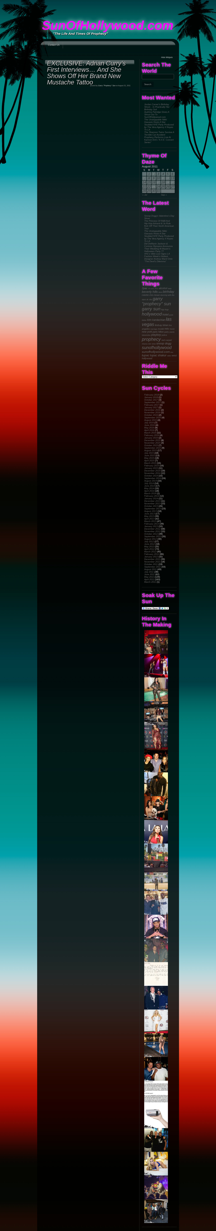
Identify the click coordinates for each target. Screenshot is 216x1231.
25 (163, 186)
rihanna (145, 344)
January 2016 (151, 437)
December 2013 (152, 501)
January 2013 (151, 526)
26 (168, 186)
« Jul (144, 194)
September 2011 (152, 566)
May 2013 (149, 516)
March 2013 (150, 521)
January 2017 (151, 407)
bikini (160, 292)
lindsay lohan (161, 325)
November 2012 (152, 531)
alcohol (163, 288)
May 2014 (149, 488)
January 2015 (151, 468)
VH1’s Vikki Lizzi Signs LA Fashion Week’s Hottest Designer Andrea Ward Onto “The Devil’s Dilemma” (158, 257)
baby (170, 288)
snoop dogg (163, 343)
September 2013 (152, 508)
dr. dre (149, 299)
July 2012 (149, 541)
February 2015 (151, 465)
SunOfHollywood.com (107, 25)
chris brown (154, 295)
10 (158, 178)
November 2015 (152, 443)
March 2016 (150, 432)
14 (144, 182)
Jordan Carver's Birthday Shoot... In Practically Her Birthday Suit (157, 107)
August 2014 (150, 480)
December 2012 (152, 529)
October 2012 (151, 534)
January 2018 (151, 397)
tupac (145, 355)
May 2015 (149, 458)
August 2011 (150, 569)
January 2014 (151, 498)
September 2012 (152, 536)
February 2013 (151, 523)
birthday (168, 291)
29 (149, 191)
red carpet (166, 340)
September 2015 (152, 448)
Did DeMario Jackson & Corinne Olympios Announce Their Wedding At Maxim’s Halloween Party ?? (158, 247)
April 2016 (149, 430)
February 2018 (151, 394)
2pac (145, 288)
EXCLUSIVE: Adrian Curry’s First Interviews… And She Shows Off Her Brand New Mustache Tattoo (86, 73)
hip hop (165, 309)
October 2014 (151, 475)
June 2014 (149, 486)
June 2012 (149, 544)
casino (145, 295)
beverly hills (150, 291)
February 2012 (151, 554)
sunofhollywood (157, 347)
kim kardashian (156, 319)
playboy (156, 334)
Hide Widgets (167, 57)
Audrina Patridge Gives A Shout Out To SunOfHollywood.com (156, 114)
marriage (153, 329)
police (164, 335)
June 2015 (149, 455)
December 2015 (152, 440)
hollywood (152, 313)
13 (172, 178)
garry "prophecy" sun (156, 301)
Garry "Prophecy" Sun (106, 85)
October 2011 (151, 564)
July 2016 (149, 422)
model (161, 329)
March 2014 (150, 493)
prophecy (151, 339)
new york (147, 331)
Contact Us (54, 44)
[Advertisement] (108, 7)
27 (172, 186)
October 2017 (151, 400)
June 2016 (149, 425)
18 (163, 182)
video (169, 356)
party (166, 332)
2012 (156, 288)
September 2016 (152, 417)
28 (144, 191)
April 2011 (149, 579)
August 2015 (150, 450)
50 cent (151, 288)
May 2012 (149, 546)
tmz (171, 352)
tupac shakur (158, 355)
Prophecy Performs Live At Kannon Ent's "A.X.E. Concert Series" (159, 140)
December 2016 (152, 410)
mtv (167, 328)
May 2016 (149, 427)
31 (158, 191)
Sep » (164, 194)
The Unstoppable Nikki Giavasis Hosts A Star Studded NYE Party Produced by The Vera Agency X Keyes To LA (159, 124)
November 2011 (152, 561)
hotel (165, 314)
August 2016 (150, 420)
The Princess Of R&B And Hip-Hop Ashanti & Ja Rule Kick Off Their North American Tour (159, 225)
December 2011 (152, 559)
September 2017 (152, 402)
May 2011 (149, 577)
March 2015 (150, 463)
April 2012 (149, 549)
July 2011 (149, 572)
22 (149, 186)
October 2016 (151, 415)
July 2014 (149, 483)
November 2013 (152, 503)
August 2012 (150, 539)
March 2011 (150, 582)
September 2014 (152, 478)
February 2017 (151, 405)
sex (149, 344)
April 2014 (149, 491)
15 (149, 182)
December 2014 (152, 470)
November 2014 (152, 473)
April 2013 (149, 518)
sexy (154, 344)
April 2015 (149, 460)
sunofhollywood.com (156, 351)
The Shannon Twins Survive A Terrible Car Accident (159, 133)
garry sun (151, 308)
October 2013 (151, 506)
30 (153, 191)
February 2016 (151, 435)
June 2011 (149, 574)
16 (153, 182)
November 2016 (152, 412)
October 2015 (151, 445)
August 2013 (150, 511)
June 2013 (149, 513)
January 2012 (151, 556)
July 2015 (149, 453)
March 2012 (150, 551)
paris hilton (158, 331)
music (172, 329)
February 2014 (151, 496)
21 (144, 186)
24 (158, 186)
